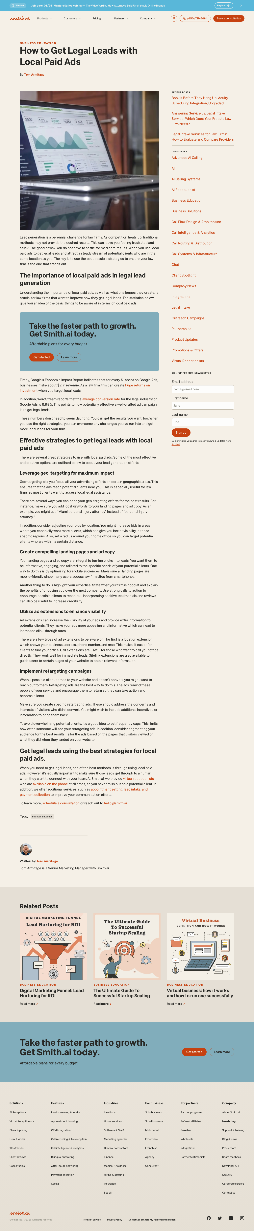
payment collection (35, 795)
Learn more (69, 357)
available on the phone (50, 784)
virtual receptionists (138, 779)
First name (180, 398)
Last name (180, 415)
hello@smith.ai (115, 803)
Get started (42, 357)
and (145, 789)
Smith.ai (176, 444)
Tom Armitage (34, 74)
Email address (182, 382)
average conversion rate (101, 399)
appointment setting (106, 789)
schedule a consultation (61, 803)
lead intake (132, 789)
